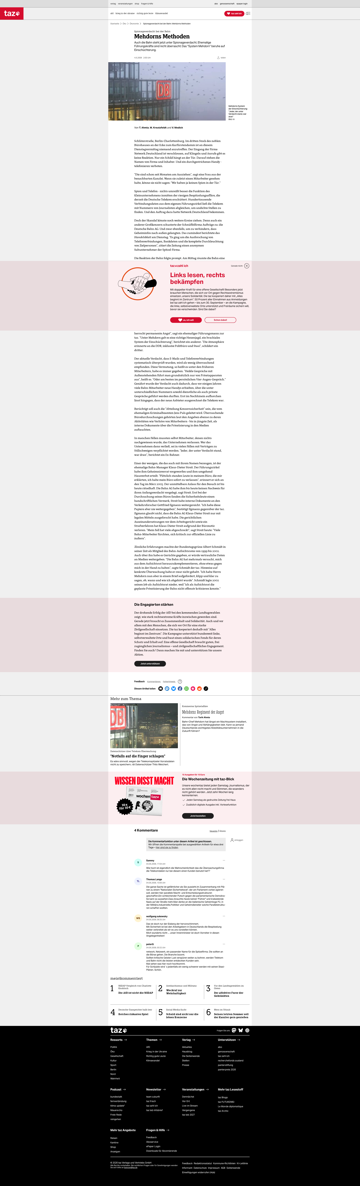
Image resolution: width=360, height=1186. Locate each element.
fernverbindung (118, 1101)
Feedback (151, 1137)
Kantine (114, 1142)
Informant (187, 1167)
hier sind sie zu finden (167, 847)
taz (118, 1030)
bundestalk (116, 1096)
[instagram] (247, 1032)
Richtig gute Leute (156, 1056)
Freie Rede (116, 1114)
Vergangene (188, 1110)
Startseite (114, 24)
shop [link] (137, 3)
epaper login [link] (242, 3)
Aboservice (152, 1141)
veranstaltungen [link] (125, 3)
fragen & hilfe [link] (147, 3)
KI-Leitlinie (242, 1163)
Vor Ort (186, 1101)
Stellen (185, 1060)
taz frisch (151, 1101)
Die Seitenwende (191, 1056)
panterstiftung (225, 1065)
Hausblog (187, 1051)
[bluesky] (240, 1032)
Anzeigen (115, 1151)
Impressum (214, 1167)
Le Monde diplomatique (230, 1106)
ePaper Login (153, 1146)
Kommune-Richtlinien (224, 1163)
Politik (113, 1047)
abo (220, 1047)
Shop (113, 1147)
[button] (248, 13)
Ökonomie (134, 24)
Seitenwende (233, 1167)
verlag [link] (113, 3)
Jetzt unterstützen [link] (150, 663)
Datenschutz (200, 1167)
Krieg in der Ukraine (156, 1051)
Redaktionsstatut (203, 1163)
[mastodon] (234, 1032)
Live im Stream (190, 1105)
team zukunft (153, 1096)
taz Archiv (223, 1110)
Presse (185, 1065)
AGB (223, 1167)
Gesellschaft (116, 1056)
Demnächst (188, 1096)
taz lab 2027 (188, 1114)
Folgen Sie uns (223, 1030)
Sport (113, 1065)
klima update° (117, 1105)
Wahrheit (115, 1078)
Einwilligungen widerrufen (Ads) (198, 1172)
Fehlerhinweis (169, 681)
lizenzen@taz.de (130, 1167)
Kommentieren (154, 681)
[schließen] (247, 266)
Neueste (213, 831)
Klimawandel (153, 1060)
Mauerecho (116, 1110)
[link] (112, 13)
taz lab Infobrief (154, 1110)
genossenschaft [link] (227, 3)
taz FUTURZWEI (226, 1101)
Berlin (113, 1069)
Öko (124, 24)
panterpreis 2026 (227, 1069)
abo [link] (216, 3)
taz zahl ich (224, 1056)
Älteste (222, 831)
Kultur (113, 1060)
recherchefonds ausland (230, 1060)
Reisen (113, 1138)
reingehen (115, 1119)
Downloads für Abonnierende (161, 1150)
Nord (113, 1074)
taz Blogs (223, 1097)
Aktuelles (187, 1047)
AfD (148, 1047)
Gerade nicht (237, 266)
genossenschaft (226, 1051)
